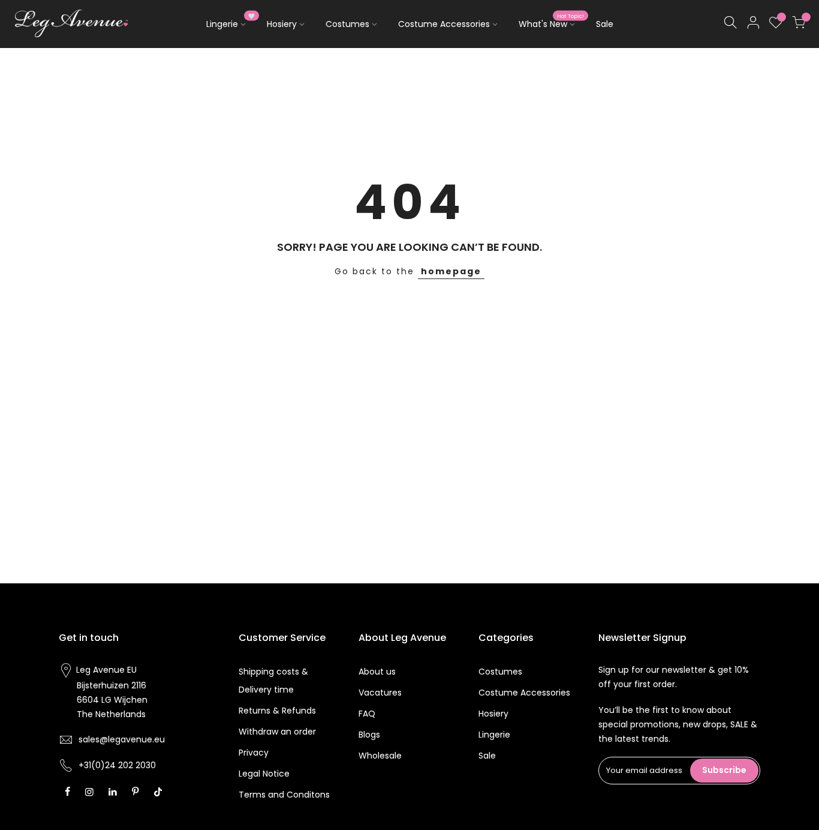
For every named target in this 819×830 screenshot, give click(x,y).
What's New (552, 22)
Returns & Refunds (277, 711)
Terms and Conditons (284, 795)
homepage (451, 271)
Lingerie (230, 22)
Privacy (254, 753)
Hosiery (282, 24)
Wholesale (380, 756)
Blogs (369, 735)
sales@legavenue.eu (122, 739)
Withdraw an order (277, 732)
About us (377, 672)
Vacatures (380, 693)
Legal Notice (264, 774)
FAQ (367, 714)
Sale (604, 24)
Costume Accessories (444, 24)
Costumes (347, 24)
